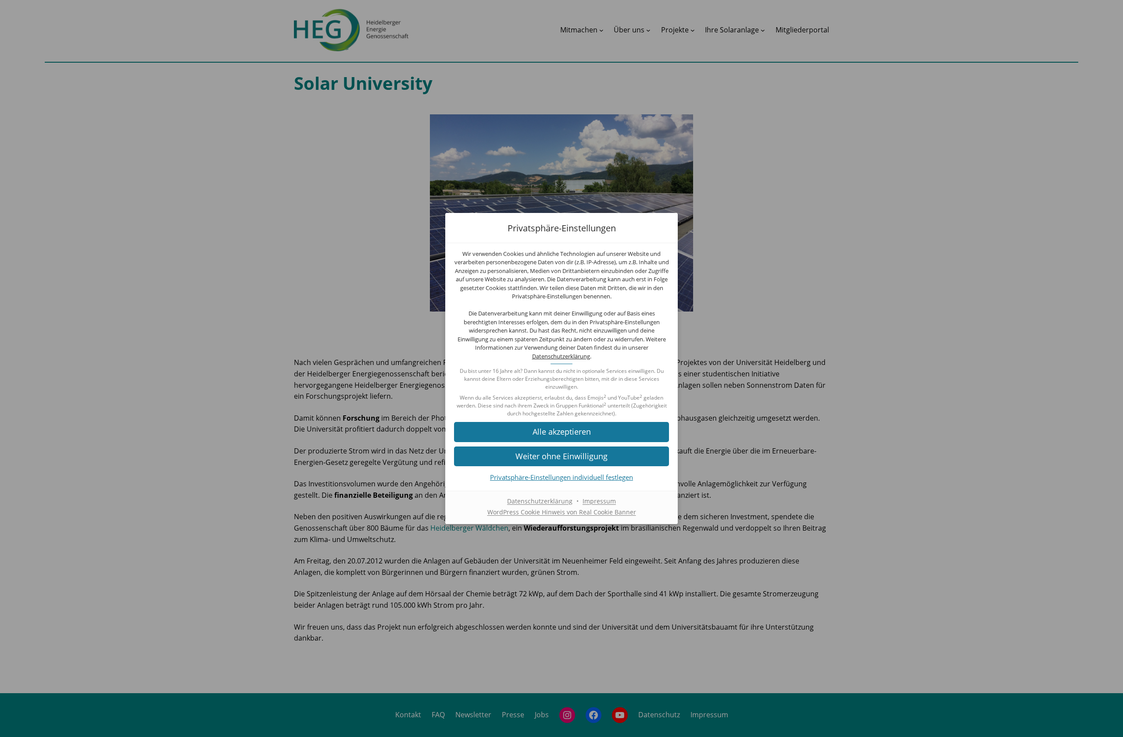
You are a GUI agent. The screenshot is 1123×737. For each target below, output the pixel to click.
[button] (561, 432)
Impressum (599, 501)
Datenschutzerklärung (561, 356)
